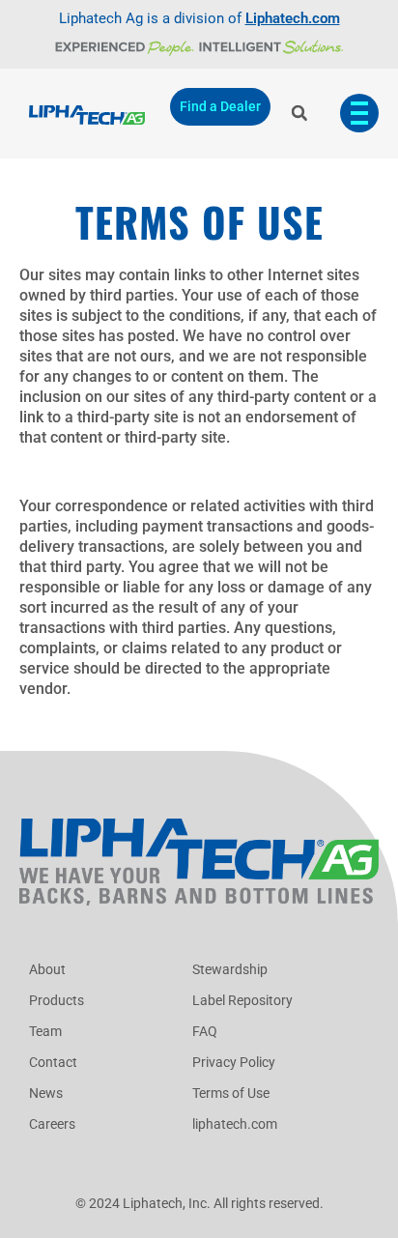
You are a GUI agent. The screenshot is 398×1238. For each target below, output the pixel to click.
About (47, 969)
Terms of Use (231, 1093)
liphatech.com (234, 1124)
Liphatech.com (292, 18)
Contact (53, 1062)
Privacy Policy (233, 1062)
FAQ (204, 1031)
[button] (299, 114)
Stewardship (230, 969)
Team (45, 1031)
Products (56, 1000)
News (46, 1093)
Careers (52, 1124)
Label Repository (242, 1000)
